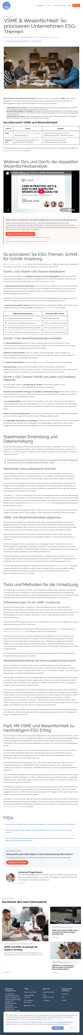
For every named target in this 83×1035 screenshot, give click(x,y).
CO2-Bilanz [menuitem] (46, 1000)
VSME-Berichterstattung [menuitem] (48, 996)
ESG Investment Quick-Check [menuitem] (29, 1001)
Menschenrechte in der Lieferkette (39, 503)
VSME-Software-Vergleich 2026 (14, 631)
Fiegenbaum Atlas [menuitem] (29, 1005)
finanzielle (41, 362)
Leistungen (40, 5)
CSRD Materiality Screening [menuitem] (29, 996)
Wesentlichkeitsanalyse (30, 101)
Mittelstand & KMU (37, 41)
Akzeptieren (58, 1028)
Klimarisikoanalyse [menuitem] (48, 992)
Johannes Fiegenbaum (14, 37)
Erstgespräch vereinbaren (17, 862)
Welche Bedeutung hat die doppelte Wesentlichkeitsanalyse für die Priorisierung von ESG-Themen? (38, 831)
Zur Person (62, 5)
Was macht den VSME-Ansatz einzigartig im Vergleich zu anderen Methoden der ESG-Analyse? (40, 824)
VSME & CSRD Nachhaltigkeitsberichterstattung (17, 41)
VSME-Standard (49, 308)
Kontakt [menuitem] (64, 1000)
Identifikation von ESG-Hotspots (25, 133)
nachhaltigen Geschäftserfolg (13, 807)
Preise (56, 5)
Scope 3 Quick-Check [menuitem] (30, 992)
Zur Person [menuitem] (65, 994)
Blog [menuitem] (63, 997)
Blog (69, 5)
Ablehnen (70, 1028)
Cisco (14, 495)
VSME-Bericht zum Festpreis (24, 241)
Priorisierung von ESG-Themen (16, 264)
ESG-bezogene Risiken (62, 566)
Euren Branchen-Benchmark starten (20, 234)
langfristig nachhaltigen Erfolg (14, 151)
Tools (49, 5)
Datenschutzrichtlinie (57, 1019)
